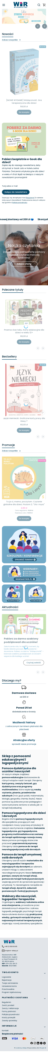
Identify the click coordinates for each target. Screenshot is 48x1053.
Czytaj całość (33, 662)
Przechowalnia (8, 989)
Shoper (42, 1048)
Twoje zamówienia (10, 983)
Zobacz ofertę (24, 263)
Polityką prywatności (19, 203)
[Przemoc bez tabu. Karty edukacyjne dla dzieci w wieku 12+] (24, 312)
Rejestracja (6, 980)
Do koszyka (24, 112)
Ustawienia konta (9, 986)
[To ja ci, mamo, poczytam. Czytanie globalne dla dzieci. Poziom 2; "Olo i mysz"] (24, 478)
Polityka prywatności (10, 1014)
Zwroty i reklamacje (10, 1008)
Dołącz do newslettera (16, 192)
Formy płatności (9, 1011)
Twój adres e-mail (9, 186)
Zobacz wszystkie (10, 40)
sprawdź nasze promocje (24, 744)
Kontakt (5, 1030)
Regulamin (30, 198)
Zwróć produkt (8, 1005)
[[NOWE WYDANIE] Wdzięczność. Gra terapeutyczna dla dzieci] (24, 71)
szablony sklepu (21, 1048)
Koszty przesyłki (8, 1017)
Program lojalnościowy (11, 992)
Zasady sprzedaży (9, 1020)
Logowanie (6, 977)
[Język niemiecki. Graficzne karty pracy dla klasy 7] (24, 390)
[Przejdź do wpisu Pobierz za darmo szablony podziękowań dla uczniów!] (24, 624)
